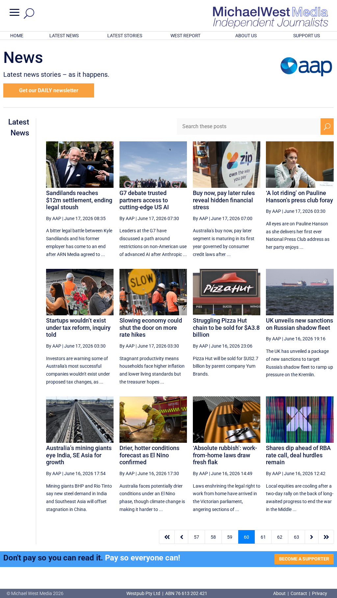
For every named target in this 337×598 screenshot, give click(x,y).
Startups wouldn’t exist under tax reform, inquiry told (78, 327)
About (280, 593)
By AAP (53, 218)
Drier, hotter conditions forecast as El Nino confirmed (149, 455)
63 (296, 537)
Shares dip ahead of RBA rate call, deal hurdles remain (298, 455)
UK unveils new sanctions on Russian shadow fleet (299, 324)
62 (279, 537)
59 (229, 537)
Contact (299, 593)
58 (213, 537)
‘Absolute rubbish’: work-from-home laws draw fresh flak (225, 455)
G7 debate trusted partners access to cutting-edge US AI (144, 200)
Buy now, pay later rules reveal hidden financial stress (224, 200)
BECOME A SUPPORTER (304, 558)
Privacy (319, 593)
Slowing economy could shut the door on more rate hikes (150, 327)
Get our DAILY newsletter (48, 90)
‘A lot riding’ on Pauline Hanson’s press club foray (299, 196)
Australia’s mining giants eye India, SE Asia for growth (79, 455)
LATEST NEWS (64, 35)
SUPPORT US (306, 35)
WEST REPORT (185, 35)
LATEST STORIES (124, 35)
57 (196, 537)
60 (246, 537)
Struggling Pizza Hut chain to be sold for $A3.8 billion (226, 327)
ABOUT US (246, 35)
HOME (16, 35)
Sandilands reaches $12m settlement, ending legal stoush (79, 200)
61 (263, 537)
